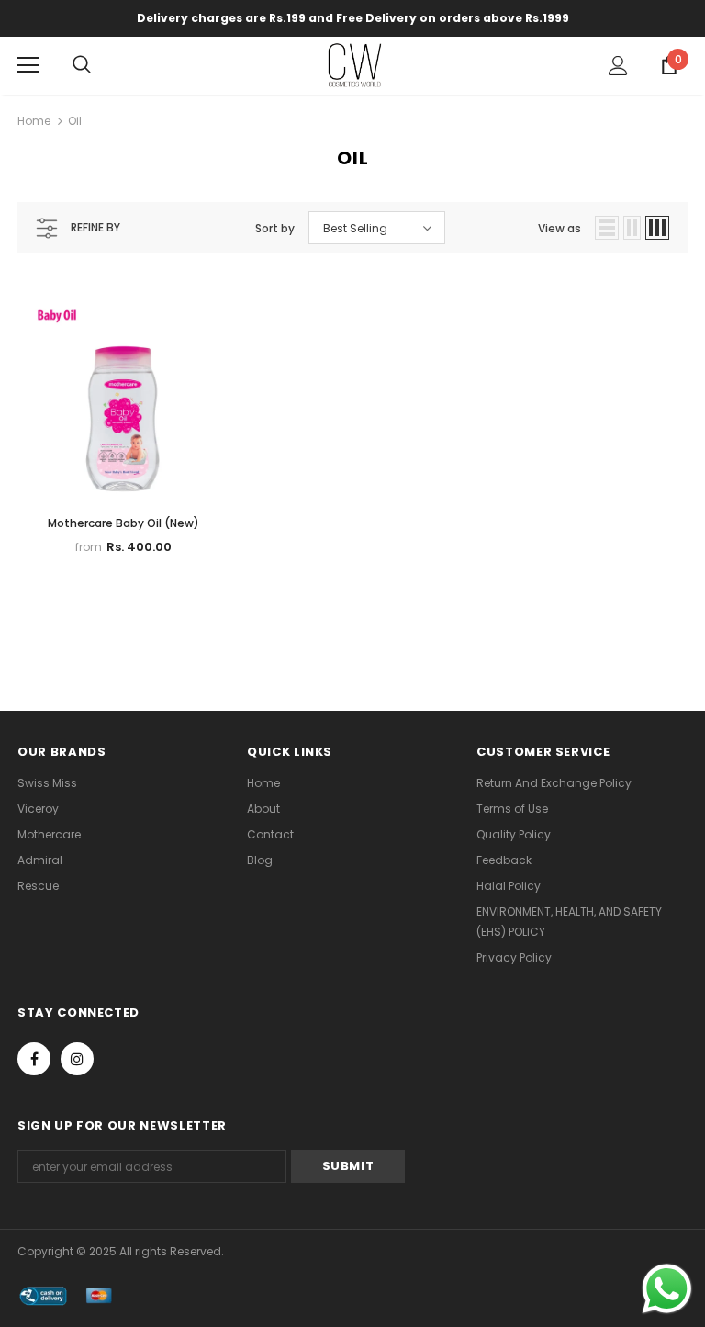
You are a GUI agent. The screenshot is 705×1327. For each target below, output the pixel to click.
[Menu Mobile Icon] (28, 65)
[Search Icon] (100, 65)
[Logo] (355, 65)
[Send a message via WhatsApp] (667, 1289)
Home (33, 121)
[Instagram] (77, 1058)
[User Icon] (618, 65)
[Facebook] (33, 1058)
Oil (75, 121)
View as (559, 228)
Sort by (275, 228)
